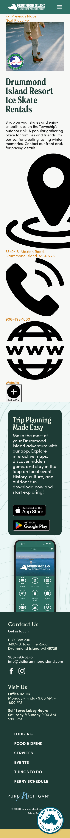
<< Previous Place (21, 15)
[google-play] (31, 521)
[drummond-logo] (26, 5)
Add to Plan (13, 400)
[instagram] (21, 671)
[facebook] (11, 671)
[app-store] (29, 506)
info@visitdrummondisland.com (35, 661)
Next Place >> (17, 20)
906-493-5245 (20, 656)
